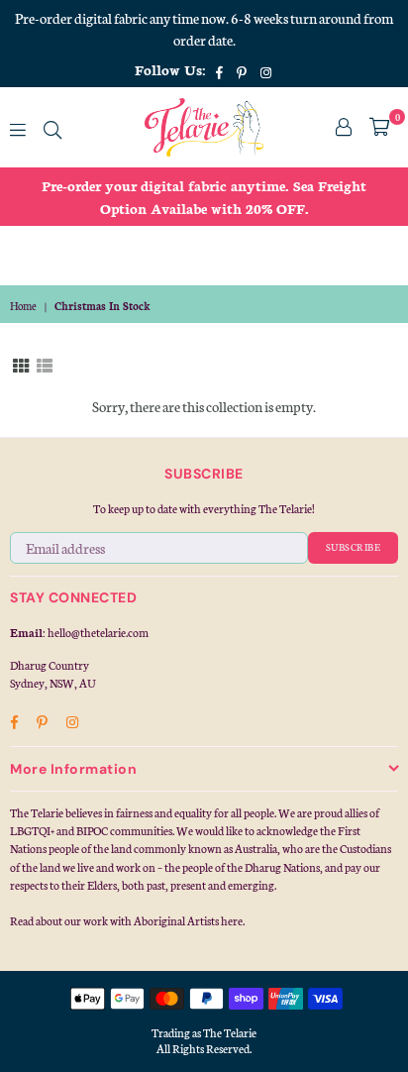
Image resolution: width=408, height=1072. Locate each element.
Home (23, 305)
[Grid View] (21, 364)
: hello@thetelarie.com (96, 632)
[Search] (52, 127)
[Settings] (343, 127)
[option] (204, 196)
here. (233, 920)
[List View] (44, 364)
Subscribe (353, 547)
